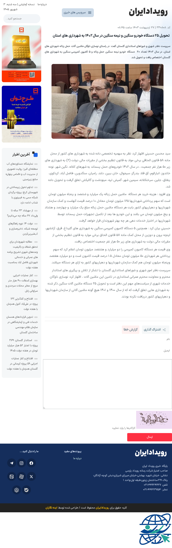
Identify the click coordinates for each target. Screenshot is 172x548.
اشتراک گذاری (152, 329)
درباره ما (42, 4)
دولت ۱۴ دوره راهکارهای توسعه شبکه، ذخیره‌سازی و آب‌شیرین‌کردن (23, 229)
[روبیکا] (16, 489)
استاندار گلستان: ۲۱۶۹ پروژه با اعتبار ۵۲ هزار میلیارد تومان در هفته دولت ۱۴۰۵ (22, 345)
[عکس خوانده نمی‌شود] (154, 428)
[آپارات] (21, 476)
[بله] (26, 489)
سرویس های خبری (75, 12)
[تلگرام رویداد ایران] (11, 462)
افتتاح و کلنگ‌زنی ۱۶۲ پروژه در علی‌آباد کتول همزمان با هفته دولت (22, 304)
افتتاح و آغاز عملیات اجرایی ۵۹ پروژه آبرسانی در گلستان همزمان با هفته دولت (22, 364)
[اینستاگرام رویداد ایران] (21, 462)
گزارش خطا (131, 329)
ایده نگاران (51, 508)
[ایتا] (11, 476)
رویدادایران (102, 508)
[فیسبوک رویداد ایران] (31, 462)
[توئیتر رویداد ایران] (31, 476)
